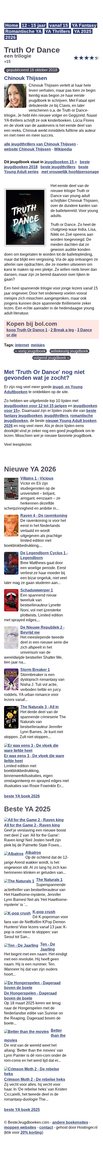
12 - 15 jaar (34, 25)
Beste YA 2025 (27, 809)
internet (22, 345)
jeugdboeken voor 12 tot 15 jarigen (35, 406)
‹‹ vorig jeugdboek (30, 351)
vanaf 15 (58, 25)
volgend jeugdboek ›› (51, 358)
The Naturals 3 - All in (39, 707)
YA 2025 (83, 31)
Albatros (33, 852)
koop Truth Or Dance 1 (26, 330)
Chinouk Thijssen (25, 78)
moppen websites (20, 1127)
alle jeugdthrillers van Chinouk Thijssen (40, 144)
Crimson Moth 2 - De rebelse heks (34, 1079)
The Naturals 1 (49, 880)
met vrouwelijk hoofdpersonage (70, 172)
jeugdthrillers (56, 416)
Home (11, 25)
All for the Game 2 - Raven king (32, 825)
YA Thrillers (57, 31)
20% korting (31, 1132)
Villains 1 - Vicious (36, 478)
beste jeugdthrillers (57, 167)
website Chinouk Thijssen (27, 149)
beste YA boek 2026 (22, 796)
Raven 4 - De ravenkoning (43, 515)
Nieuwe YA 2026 (30, 469)
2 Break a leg (62, 330)
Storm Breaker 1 (35, 670)
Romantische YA (23, 31)
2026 (10, 37)
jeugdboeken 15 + (61, 162)
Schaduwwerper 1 (36, 590)
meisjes (38, 345)
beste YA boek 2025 (22, 1110)
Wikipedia (63, 149)
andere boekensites (70, 1122)
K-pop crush (44, 912)
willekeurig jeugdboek (69, 351)
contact (46, 1127)
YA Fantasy (84, 25)
